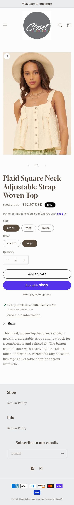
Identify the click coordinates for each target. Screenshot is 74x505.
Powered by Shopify (54, 499)
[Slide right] (45, 165)
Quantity (8, 252)
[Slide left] (29, 165)
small (11, 228)
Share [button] (12, 323)
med (29, 228)
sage (29, 243)
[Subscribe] (62, 453)
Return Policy (17, 403)
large (46, 228)
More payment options (37, 294)
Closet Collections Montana (31, 499)
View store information (23, 315)
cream (12, 243)
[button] (5, 25)
